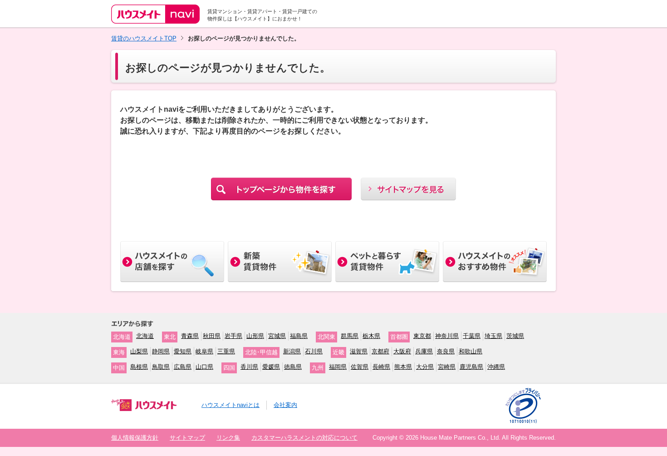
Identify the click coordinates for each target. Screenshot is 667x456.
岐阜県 (204, 351)
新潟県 (292, 351)
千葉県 (472, 335)
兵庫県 (424, 351)
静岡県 (161, 351)
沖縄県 (496, 366)
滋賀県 (359, 351)
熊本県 (403, 366)
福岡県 (338, 366)
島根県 (139, 366)
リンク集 (228, 437)
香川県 (249, 366)
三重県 (226, 351)
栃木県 (371, 335)
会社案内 (285, 404)
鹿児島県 (471, 366)
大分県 (425, 366)
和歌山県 (470, 351)
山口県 (204, 366)
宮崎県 (447, 366)
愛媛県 (271, 366)
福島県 (299, 335)
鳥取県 (161, 366)
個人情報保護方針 (134, 437)
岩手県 (233, 335)
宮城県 (277, 335)
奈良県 (446, 351)
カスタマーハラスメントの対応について (304, 437)
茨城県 (515, 335)
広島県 (182, 366)
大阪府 (402, 351)
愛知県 (182, 351)
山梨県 (139, 351)
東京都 (422, 335)
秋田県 (212, 335)
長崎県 (381, 366)
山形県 (255, 335)
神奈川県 (447, 335)
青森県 (190, 335)
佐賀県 (359, 366)
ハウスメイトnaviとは (230, 404)
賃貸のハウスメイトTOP (144, 38)
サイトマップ (187, 437)
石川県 (314, 351)
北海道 (145, 335)
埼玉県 (493, 335)
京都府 (380, 351)
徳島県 (293, 366)
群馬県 (349, 335)
